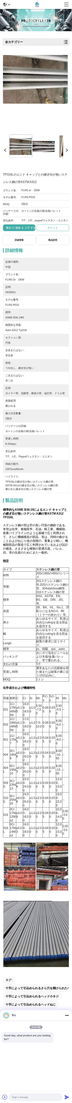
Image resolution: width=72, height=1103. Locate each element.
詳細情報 (19, 240)
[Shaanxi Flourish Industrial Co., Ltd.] (37, 4)
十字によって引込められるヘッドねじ (31, 1004)
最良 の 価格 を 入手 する (21, 227)
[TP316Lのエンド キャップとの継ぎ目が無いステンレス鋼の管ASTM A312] (35, 93)
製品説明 (52, 240)
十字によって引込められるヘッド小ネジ (32, 996)
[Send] (67, 1097)
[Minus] (67, 1015)
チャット (53, 227)
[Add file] (4, 1097)
